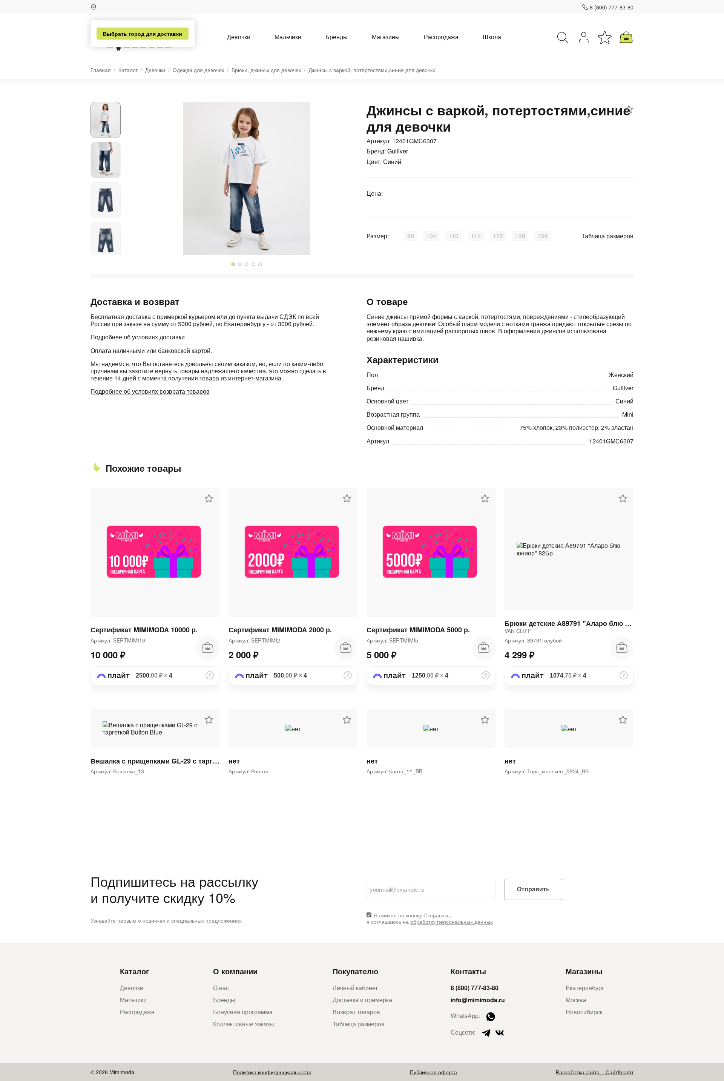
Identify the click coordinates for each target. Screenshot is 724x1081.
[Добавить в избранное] (629, 109)
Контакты (468, 971)
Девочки (238, 36)
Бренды (336, 36)
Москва (576, 999)
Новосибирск (584, 1011)
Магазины (386, 36)
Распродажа (441, 36)
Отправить (533, 889)
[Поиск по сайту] (562, 37)
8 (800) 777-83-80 (612, 7)
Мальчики (288, 36)
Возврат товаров (356, 1011)
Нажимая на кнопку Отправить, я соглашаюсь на (430, 918)
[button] (233, 264)
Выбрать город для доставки (142, 33)
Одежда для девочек (198, 70)
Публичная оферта (433, 1072)
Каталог (128, 70)
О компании (235, 971)
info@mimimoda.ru (478, 999)
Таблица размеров (607, 235)
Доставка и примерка (362, 999)
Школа (492, 36)
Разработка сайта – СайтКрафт (595, 1072)
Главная (100, 70)
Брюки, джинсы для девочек (266, 70)
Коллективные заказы (243, 1024)
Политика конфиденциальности (272, 1072)
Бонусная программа (243, 1011)
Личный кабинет (355, 987)
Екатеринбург (585, 987)
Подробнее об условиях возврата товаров (150, 391)
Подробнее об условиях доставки (137, 337)
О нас (221, 987)
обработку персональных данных (451, 921)
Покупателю (355, 971)
